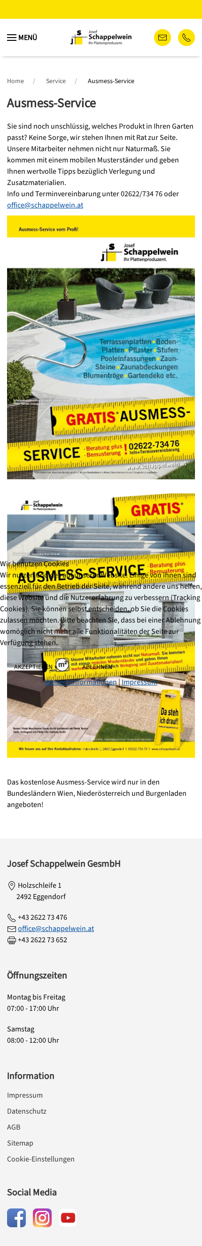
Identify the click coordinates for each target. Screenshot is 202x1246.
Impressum (139, 682)
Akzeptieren (33, 667)
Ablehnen (97, 667)
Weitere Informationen (81, 682)
